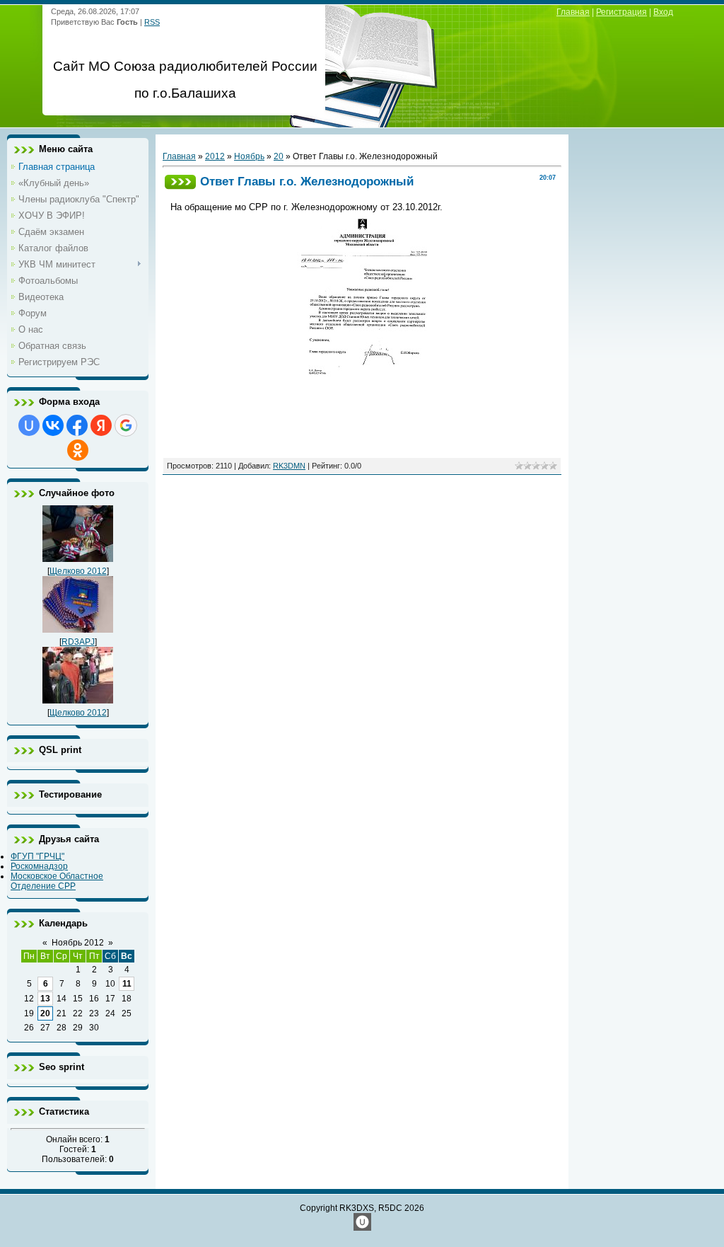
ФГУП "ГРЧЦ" (37, 856)
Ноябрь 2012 (78, 943)
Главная (573, 12)
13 (45, 999)
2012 (215, 156)
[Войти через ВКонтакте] (53, 425)
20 (45, 1013)
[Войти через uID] (29, 425)
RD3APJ (78, 642)
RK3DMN (289, 465)
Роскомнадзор (39, 866)
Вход (663, 12)
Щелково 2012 (78, 571)
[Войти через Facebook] (77, 425)
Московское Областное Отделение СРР (57, 881)
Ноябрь (249, 156)
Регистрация (621, 12)
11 (127, 984)
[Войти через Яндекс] (101, 425)
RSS (152, 22)
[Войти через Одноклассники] (77, 450)
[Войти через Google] (126, 425)
